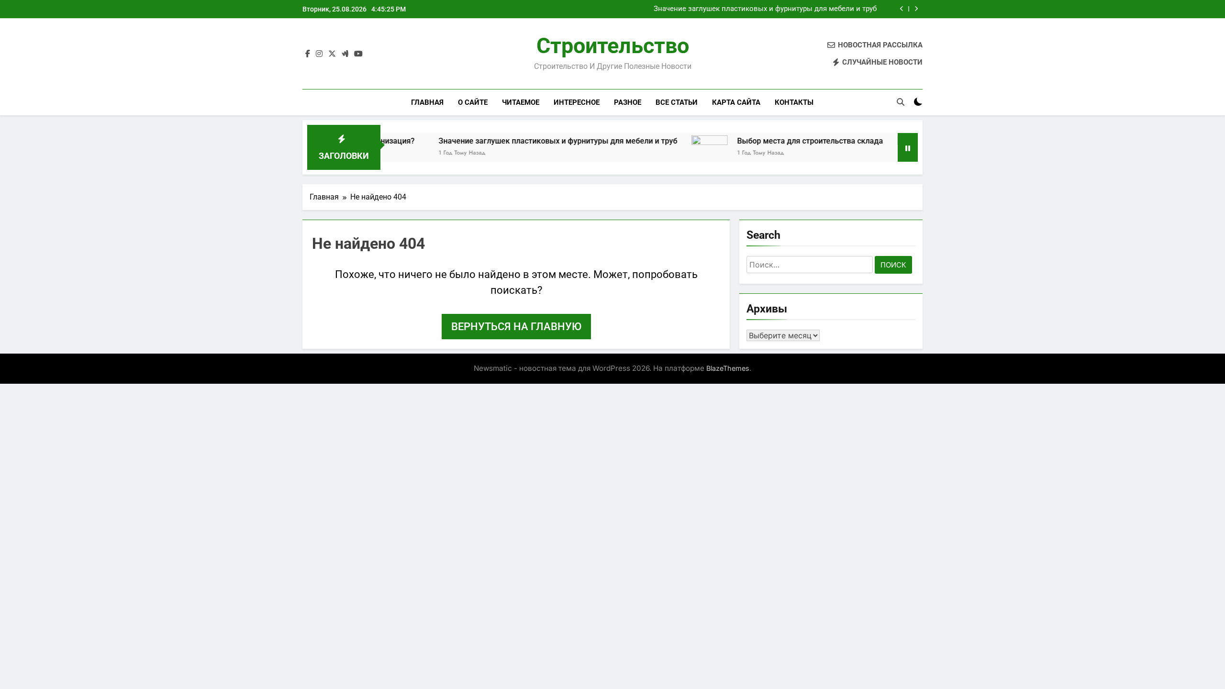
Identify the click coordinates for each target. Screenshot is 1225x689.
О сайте (473, 102)
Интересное (577, 102)
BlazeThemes (727, 368)
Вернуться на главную (516, 327)
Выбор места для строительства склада (788, 140)
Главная (427, 102)
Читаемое (520, 102)
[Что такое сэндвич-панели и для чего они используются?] (894, 153)
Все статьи (677, 102)
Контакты (794, 102)
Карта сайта (736, 102)
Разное (627, 102)
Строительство (612, 45)
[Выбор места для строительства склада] (688, 153)
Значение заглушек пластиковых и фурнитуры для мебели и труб (765, 9)
